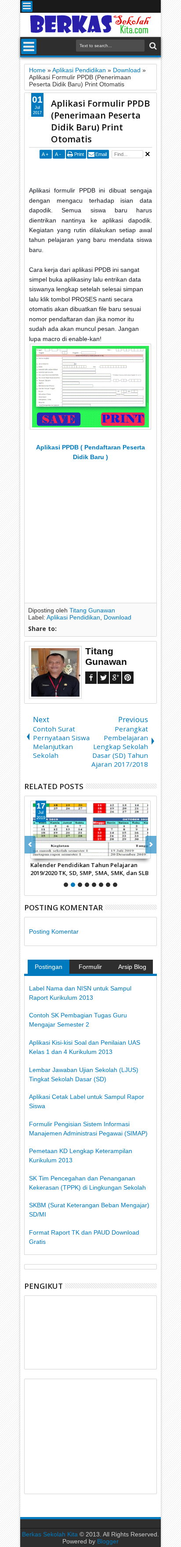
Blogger (108, 1541)
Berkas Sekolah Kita (50, 1534)
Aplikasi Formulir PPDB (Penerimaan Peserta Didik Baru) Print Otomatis (100, 121)
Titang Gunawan (92, 610)
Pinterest (128, 677)
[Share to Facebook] (37, 851)
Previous (150, 844)
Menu (27, 6)
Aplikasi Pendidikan (73, 617)
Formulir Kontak (90, 968)
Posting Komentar (54, 931)
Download (117, 617)
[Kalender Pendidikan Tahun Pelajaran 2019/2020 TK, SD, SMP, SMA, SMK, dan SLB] (90, 829)
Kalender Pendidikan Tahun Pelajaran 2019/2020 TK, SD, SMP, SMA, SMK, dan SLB (89, 869)
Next (30, 844)
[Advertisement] (105, 172)
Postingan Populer (48, 968)
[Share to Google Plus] (56, 851)
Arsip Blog (132, 966)
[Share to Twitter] (47, 851)
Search (152, 46)
